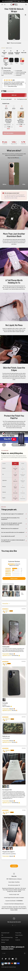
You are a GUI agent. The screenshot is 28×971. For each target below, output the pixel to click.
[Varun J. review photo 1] (14, 629)
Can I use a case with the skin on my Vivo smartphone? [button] (12, 532)
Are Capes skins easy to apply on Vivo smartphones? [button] (12, 513)
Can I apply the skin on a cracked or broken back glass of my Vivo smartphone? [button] (13, 540)
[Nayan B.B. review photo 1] (14, 728)
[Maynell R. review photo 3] (7, 848)
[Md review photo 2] (4, 699)
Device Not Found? (5, 932)
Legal (16, 937)
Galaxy (17, 63)
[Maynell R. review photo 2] (4, 848)
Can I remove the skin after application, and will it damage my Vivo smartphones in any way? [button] (11, 524)
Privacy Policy (18, 932)
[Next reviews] (25, 83)
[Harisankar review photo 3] (7, 786)
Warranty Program (5, 939)
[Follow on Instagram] (9, 959)
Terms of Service (18, 935)
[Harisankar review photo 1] (14, 768)
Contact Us (17, 939)
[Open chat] (2, 964)
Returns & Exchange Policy (7, 937)
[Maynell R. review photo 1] (14, 830)
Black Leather (11, 64)
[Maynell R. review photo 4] (11, 848)
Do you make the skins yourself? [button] (8, 536)
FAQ (2, 935)
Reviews (3, 942)
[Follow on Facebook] (2, 959)
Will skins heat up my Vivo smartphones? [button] (9, 528)
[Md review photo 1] (14, 682)
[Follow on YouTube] (13, 959)
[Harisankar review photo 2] (4, 786)
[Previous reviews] (2, 83)
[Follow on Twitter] (6, 959)
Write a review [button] (14, 578)
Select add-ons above (8, 133)
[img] (5, 608)
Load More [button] (14, 866)
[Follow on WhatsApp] (16, 959)
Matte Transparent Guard (6, 64)
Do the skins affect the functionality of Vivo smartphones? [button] (10, 518)
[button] (14, 83)
